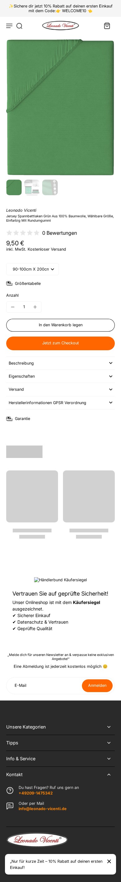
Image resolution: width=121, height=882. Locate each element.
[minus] (13, 307)
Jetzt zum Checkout (60, 343)
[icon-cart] (107, 25)
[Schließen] (109, 861)
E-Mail (20, 685)
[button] (60, 325)
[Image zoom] (60, 107)
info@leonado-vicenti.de (43, 808)
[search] (19, 25)
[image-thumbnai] (14, 187)
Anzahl (12, 295)
